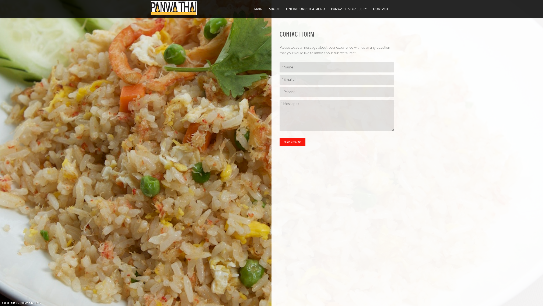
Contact (381, 9)
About (274, 9)
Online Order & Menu (305, 9)
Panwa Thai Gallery (349, 9)
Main (258, 9)
